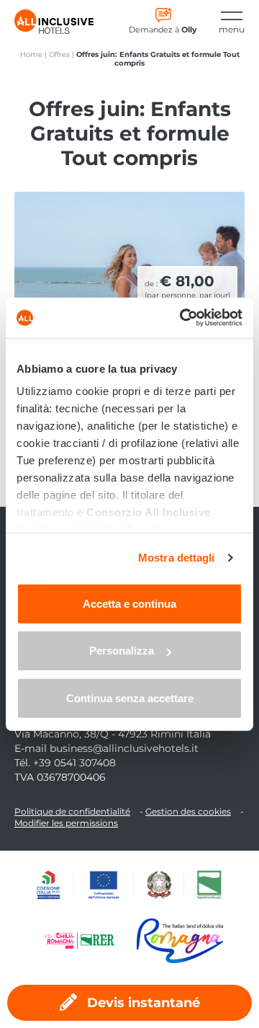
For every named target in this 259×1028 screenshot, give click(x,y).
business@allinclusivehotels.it (124, 748)
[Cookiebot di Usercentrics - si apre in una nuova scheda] (182, 318)
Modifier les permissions (66, 822)
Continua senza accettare (130, 697)
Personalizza (121, 650)
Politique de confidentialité (72, 811)
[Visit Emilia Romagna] (86, 941)
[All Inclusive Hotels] (54, 21)
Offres (59, 54)
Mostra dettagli (176, 557)
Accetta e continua (129, 603)
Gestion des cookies (188, 811)
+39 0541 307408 (74, 762)
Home (31, 54)
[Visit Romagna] (180, 940)
